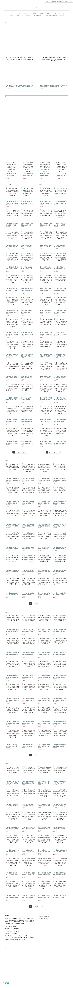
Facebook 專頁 (37, 15)
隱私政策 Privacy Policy (51, 15)
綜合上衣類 (26, 13)
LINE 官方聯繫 (27, 15)
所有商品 (18, 13)
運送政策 (62, 15)
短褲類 (48, 13)
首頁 (12, 13)
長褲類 (34, 13)
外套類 (55, 13)
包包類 (62, 13)
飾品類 (11, 15)
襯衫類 (41, 13)
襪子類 (18, 15)
